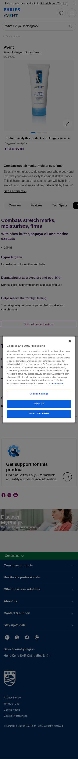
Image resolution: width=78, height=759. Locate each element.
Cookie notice (56, 384)
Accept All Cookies (39, 414)
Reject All (39, 404)
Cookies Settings (39, 394)
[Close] (70, 341)
